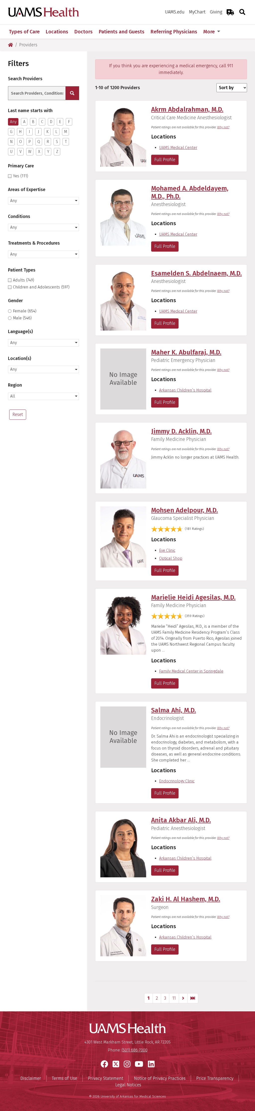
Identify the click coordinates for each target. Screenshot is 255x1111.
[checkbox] (43, 176)
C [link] (42, 121)
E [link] (60, 121)
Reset (17, 414)
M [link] (65, 131)
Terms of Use (64, 1078)
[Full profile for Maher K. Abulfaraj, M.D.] (123, 378)
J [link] (38, 131)
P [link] (29, 141)
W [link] (29, 151)
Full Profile (164, 159)
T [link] (66, 141)
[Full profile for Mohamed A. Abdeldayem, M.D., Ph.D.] (123, 214)
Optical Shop (170, 558)
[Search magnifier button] (72, 93)
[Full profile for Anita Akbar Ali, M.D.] (123, 846)
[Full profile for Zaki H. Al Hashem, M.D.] (123, 925)
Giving (216, 12)
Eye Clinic (167, 550)
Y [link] (48, 151)
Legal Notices (128, 1085)
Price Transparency (214, 1078)
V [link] (20, 151)
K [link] (47, 131)
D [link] (51, 121)
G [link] (11, 131)
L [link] (56, 131)
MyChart (197, 12)
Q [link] (38, 141)
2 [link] (157, 998)
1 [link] (148, 998)
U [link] (11, 151)
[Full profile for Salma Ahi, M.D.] (123, 736)
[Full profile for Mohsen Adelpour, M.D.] (123, 536)
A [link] (24, 121)
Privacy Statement (105, 1078)
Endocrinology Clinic (176, 781)
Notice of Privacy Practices (160, 1078)
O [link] (20, 141)
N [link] (11, 141)
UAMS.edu (175, 12)
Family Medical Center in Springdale (191, 671)
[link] (183, 998)
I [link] (29, 131)
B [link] (33, 121)
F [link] (69, 121)
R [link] (48, 141)
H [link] (20, 131)
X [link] (39, 151)
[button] (43, 201)
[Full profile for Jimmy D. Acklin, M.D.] (123, 457)
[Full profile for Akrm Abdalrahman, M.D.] (123, 136)
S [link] (57, 141)
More (209, 32)
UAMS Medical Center (178, 147)
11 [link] (174, 998)
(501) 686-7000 (134, 1050)
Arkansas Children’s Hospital (185, 390)
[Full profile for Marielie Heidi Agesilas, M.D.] (123, 623)
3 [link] (165, 998)
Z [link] (57, 151)
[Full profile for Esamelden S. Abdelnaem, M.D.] (123, 299)
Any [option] (13, 121)
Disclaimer (30, 1078)
